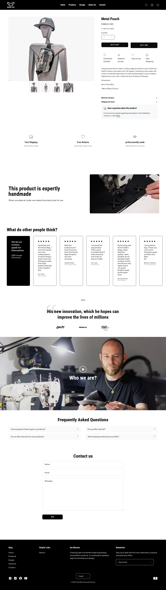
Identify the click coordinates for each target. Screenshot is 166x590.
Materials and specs (107, 98)
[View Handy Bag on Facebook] (20, 578)
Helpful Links (44, 547)
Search (42, 552)
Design (11, 560)
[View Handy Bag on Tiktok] (15, 578)
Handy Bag (79, 582)
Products (12, 556)
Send (52, 517)
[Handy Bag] (11, 5)
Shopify (92, 582)
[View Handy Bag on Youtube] (25, 578)
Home (11, 552)
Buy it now (144, 45)
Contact (11, 567)
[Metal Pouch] (34, 87)
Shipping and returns (108, 102)
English (81, 576)
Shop (10, 547)
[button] (146, 5)
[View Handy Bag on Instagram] (10, 578)
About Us (12, 564)
